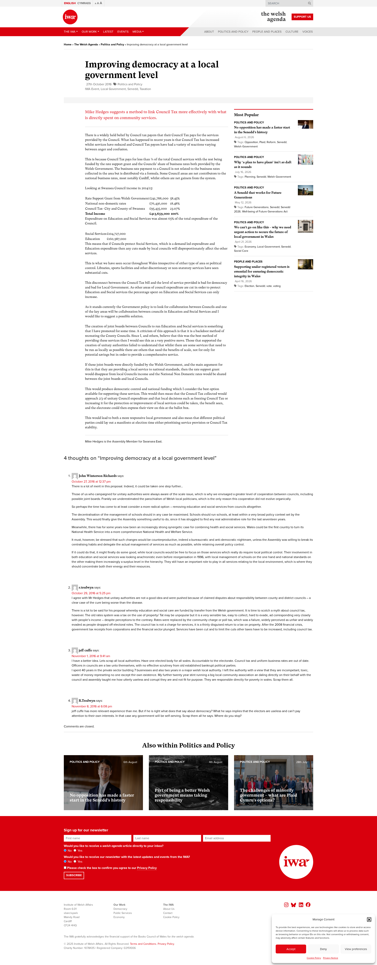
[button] (369, 919)
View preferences (356, 949)
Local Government (113, 89)
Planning (250, 176)
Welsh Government (246, 146)
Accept (290, 949)
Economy (250, 246)
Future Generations (257, 207)
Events (123, 31)
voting (277, 286)
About (209, 31)
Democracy (120, 909)
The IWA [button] (69, 31)
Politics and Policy (233, 31)
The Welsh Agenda (86, 44)
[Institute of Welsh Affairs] (70, 17)
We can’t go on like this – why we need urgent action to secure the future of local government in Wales (262, 232)
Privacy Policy (147, 868)
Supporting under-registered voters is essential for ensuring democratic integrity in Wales (261, 271)
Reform (271, 142)
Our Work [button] (89, 31)
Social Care (241, 250)
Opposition (251, 142)
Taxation (145, 89)
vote (269, 286)
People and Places (267, 31)
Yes (79, 851)
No (69, 851)
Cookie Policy (314, 958)
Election (249, 286)
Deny (323, 949)
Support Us (302, 16)
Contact (167, 913)
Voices (307, 31)
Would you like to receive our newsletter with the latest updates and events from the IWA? (127, 857)
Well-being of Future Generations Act (264, 211)
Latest (108, 31)
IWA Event (92, 89)
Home (67, 44)
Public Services (122, 913)
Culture (291, 31)
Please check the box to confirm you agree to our (111, 868)
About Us (169, 909)
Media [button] (137, 31)
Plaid (262, 142)
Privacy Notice (330, 958)
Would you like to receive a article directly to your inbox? (113, 846)
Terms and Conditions (143, 944)
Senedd (132, 89)
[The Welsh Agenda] (273, 17)
